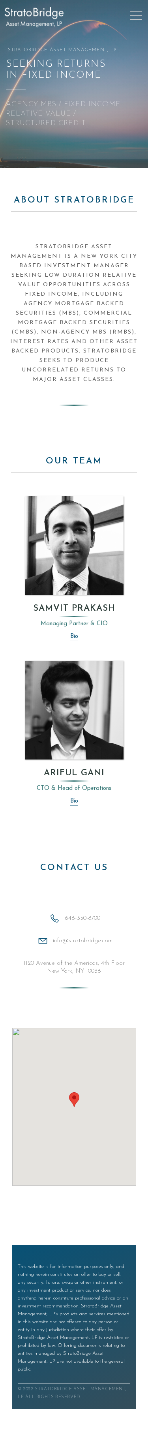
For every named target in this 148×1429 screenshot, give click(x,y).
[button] (74, 1099)
